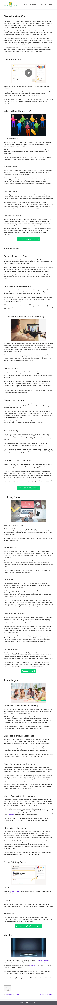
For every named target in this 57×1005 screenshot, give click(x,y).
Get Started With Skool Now (27, 926)
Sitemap (51, 4)
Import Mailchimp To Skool (12, 994)
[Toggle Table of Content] (7, 989)
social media (32, 965)
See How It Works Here (27, 239)
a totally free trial (15, 891)
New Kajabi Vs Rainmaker (46, 994)
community (11, 814)
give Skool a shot (22, 977)
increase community (44, 960)
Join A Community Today (27, 488)
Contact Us (43, 4)
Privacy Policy (33, 4)
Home (25, 4)
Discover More (27, 671)
